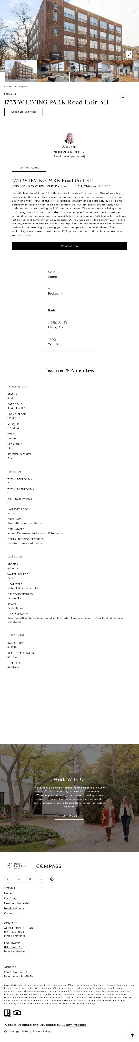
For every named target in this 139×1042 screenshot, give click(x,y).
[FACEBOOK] (7, 879)
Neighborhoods (14, 908)
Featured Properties (16, 903)
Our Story (10, 898)
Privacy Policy (42, 1031)
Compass (111, 985)
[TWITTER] (29, 879)
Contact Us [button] (69, 815)
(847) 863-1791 (76, 151)
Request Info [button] (69, 246)
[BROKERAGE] (51, 879)
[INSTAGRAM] (18, 879)
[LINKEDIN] (40, 879)
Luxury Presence (74, 1025)
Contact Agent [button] (29, 167)
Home (8, 893)
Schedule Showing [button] (23, 111)
